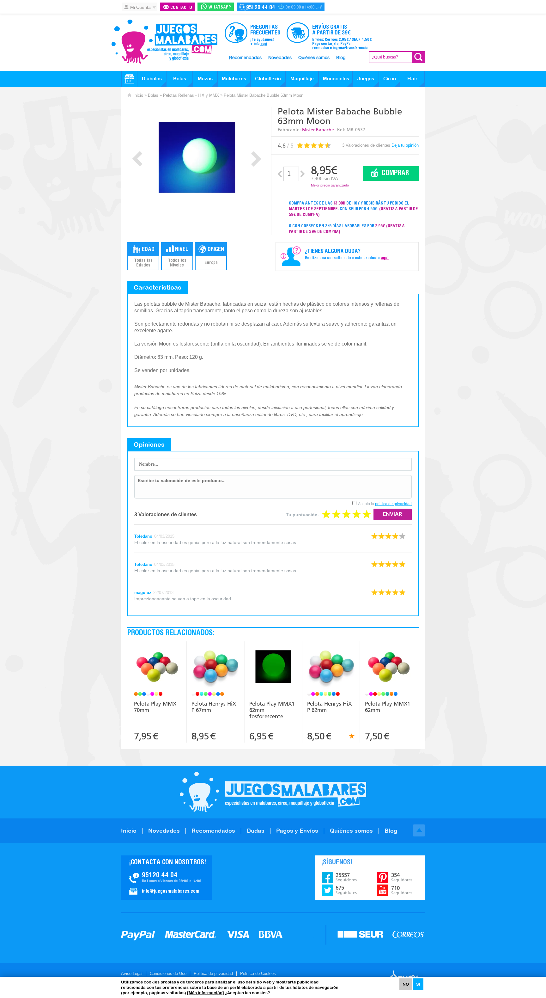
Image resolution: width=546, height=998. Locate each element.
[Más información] (205, 992)
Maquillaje (302, 78)
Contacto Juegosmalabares (281, 7)
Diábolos (152, 78)
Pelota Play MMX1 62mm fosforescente (271, 710)
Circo (389, 78)
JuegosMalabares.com (164, 42)
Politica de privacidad (213, 973)
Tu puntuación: (302, 514)
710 (401, 890)
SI (418, 984)
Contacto (181, 7)
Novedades (280, 58)
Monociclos (336, 78)
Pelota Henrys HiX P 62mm (329, 707)
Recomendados (245, 58)
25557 (346, 877)
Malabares (234, 78)
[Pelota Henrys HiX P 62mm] (331, 667)
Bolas (179, 78)
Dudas (255, 830)
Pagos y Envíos (297, 830)
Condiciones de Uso (168, 973)
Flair (412, 78)
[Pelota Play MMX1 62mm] (389, 667)
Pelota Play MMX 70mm (155, 707)
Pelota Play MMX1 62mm (387, 707)
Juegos (365, 78)
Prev (137, 159)
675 (346, 890)
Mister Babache (318, 129)
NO (406, 984)
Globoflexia (268, 78)
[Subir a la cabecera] (419, 830)
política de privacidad (393, 504)
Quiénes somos (314, 58)
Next (256, 159)
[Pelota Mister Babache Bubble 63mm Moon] (196, 157)
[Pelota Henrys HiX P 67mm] (215, 667)
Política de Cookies (258, 973)
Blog (341, 58)
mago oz (142, 592)
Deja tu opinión (405, 145)
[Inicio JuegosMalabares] (129, 79)
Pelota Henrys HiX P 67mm (213, 707)
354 (401, 877)
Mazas (205, 78)
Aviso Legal (132, 973)
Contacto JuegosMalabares (166, 877)
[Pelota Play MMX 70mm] (157, 667)
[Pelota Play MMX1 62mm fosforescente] (273, 667)
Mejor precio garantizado (330, 185)
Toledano (143, 536)
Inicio (138, 95)
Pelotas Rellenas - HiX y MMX (191, 95)
